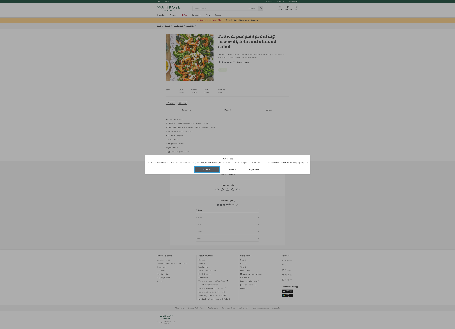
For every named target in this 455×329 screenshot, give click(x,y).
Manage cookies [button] (253, 169)
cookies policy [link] (292, 162)
